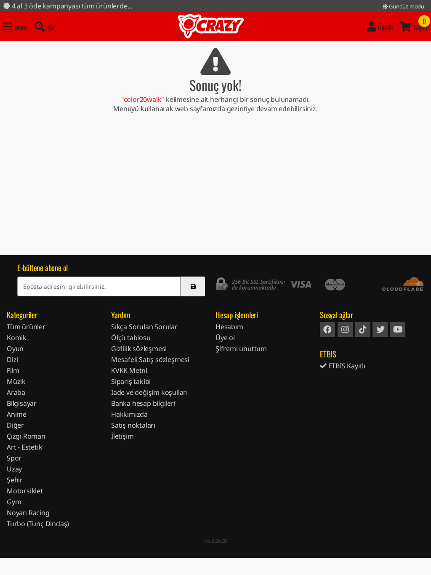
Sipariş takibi (131, 381)
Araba (16, 392)
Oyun (15, 348)
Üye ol (225, 337)
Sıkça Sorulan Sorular (144, 326)
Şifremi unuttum (241, 348)
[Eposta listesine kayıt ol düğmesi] (193, 286)
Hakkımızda (129, 414)
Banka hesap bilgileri (143, 403)
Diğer (15, 425)
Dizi (12, 359)
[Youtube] (397, 329)
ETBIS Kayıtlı (346, 365)
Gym (14, 501)
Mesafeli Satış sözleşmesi (150, 359)
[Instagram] (345, 329)
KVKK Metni (129, 370)
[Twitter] (380, 329)
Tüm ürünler (26, 326)
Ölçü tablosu (131, 337)
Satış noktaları (133, 425)
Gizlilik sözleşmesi (139, 348)
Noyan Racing (28, 512)
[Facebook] (327, 329)
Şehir (15, 479)
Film (13, 370)
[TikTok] (362, 329)
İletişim (122, 436)
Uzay (14, 469)
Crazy (211, 26)
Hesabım (229, 326)
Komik (17, 337)
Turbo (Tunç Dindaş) (38, 523)
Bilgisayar (22, 403)
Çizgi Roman (26, 436)
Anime (17, 414)
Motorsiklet (25, 490)
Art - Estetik (24, 447)
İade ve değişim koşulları (149, 392)
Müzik (16, 381)
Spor (14, 458)
